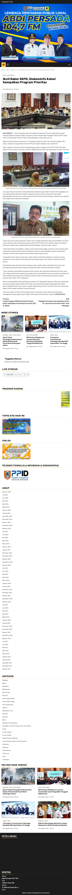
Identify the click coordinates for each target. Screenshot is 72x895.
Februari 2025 (6, 547)
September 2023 (7, 599)
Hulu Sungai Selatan (8, 698)
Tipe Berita (5, 759)
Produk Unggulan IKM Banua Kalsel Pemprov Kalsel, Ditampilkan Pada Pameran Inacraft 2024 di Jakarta (19, 302)
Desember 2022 (7, 626)
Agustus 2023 (6, 602)
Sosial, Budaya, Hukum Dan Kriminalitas (14, 741)
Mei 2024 (5, 574)
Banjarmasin (6, 689)
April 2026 (5, 504)
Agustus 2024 (6, 565)
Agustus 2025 (6, 528)
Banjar (4, 683)
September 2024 (7, 562)
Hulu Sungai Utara (7, 704)
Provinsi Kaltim (34, 335)
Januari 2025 (6, 550)
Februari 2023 (6, 620)
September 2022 (7, 635)
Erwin (17, 348)
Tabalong (5, 747)
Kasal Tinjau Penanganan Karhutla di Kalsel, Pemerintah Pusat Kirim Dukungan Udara (12, 341)
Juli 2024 (5, 568)
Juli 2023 (5, 605)
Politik (4, 729)
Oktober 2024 (6, 559)
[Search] (69, 65)
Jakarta (52, 335)
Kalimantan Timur (7, 711)
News (4, 75)
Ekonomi (5, 695)
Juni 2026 (5, 498)
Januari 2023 (6, 623)
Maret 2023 (5, 617)
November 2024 (7, 556)
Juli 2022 (5, 641)
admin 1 (17, 89)
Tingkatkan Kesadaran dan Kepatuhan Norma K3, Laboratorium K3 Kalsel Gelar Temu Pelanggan (53, 302)
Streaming (5, 744)
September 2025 (7, 525)
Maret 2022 (5, 654)
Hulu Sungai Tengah (8, 701)
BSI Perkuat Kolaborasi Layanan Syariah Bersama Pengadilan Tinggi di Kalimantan (35, 340)
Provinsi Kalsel (10, 75)
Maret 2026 (5, 507)
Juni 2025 (5, 534)
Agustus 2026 (6, 492)
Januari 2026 (6, 513)
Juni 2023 (5, 608)
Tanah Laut (5, 753)
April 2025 (5, 541)
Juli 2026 (5, 495)
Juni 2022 (5, 644)
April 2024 (5, 577)
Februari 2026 (6, 510)
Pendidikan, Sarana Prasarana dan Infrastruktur (16, 726)
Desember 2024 (7, 553)
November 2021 (7, 666)
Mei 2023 (5, 611)
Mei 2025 (5, 538)
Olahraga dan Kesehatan (9, 723)
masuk (14, 362)
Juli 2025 (5, 531)
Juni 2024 (5, 571)
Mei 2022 (5, 647)
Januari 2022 (6, 660)
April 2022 (5, 651)
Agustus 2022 (6, 638)
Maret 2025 (5, 544)
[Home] (4, 64)
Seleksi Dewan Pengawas (10, 738)
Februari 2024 (6, 583)
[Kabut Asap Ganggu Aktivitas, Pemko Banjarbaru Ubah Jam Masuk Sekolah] (54, 809)
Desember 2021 (7, 663)
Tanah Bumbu (6, 750)
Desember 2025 (7, 516)
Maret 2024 (5, 580)
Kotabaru (5, 714)
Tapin (4, 756)
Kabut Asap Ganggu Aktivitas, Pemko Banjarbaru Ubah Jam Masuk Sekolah (52, 824)
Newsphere (36, 893)
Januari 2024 (6, 586)
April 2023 (5, 614)
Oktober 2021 (6, 669)
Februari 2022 (6, 657)
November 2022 (7, 629)
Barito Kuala (6, 692)
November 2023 (7, 592)
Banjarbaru (5, 335)
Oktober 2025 (6, 522)
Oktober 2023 (6, 596)
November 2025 (7, 519)
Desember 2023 (7, 589)
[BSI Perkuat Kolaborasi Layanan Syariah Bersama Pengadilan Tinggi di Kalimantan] (36, 323)
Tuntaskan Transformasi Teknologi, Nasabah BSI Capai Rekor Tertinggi (59, 340)
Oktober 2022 (6, 632)
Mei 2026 (5, 501)
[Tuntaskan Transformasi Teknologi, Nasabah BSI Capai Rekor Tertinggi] (60, 323)
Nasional (5, 717)
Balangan (5, 680)
